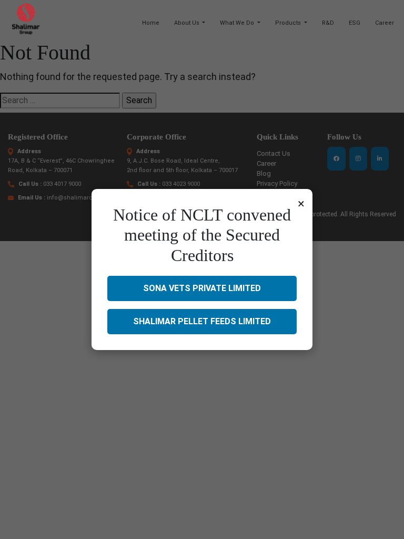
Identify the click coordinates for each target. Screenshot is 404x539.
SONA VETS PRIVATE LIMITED (202, 288)
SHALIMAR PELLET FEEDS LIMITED (202, 321)
